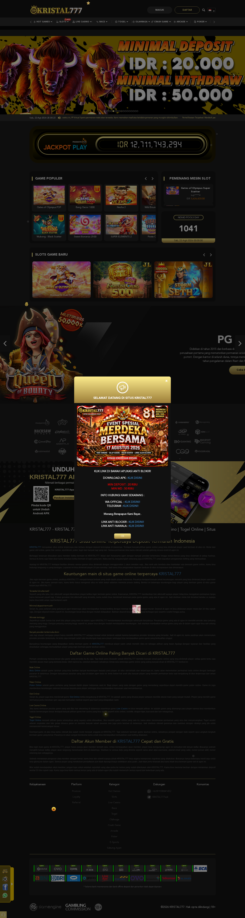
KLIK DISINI (135, 478)
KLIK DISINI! (132, 502)
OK (122, 536)
